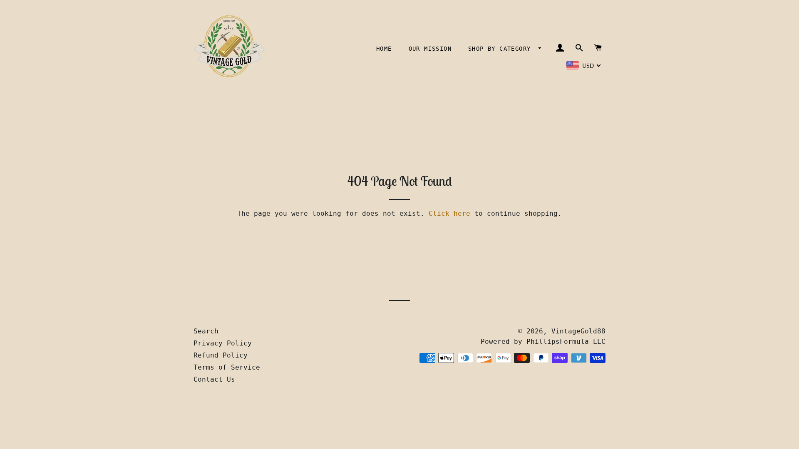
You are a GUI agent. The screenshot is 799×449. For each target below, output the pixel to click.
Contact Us (214, 379)
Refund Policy (221, 355)
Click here (449, 213)
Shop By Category (501, 48)
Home (384, 48)
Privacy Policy (223, 343)
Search (206, 331)
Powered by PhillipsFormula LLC (543, 341)
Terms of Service (227, 367)
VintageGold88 (578, 331)
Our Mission (430, 48)
